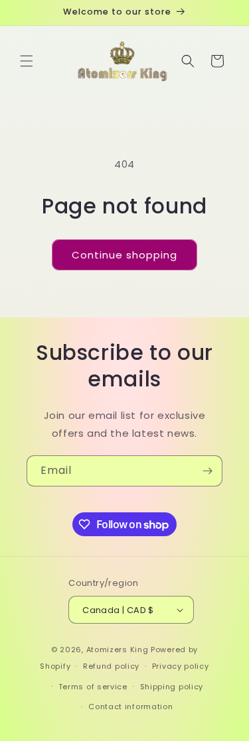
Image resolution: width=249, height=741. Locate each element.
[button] (26, 61)
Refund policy (111, 666)
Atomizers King (117, 649)
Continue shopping (124, 255)
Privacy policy (180, 666)
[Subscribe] (207, 470)
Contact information (130, 706)
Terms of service (92, 686)
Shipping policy (172, 686)
